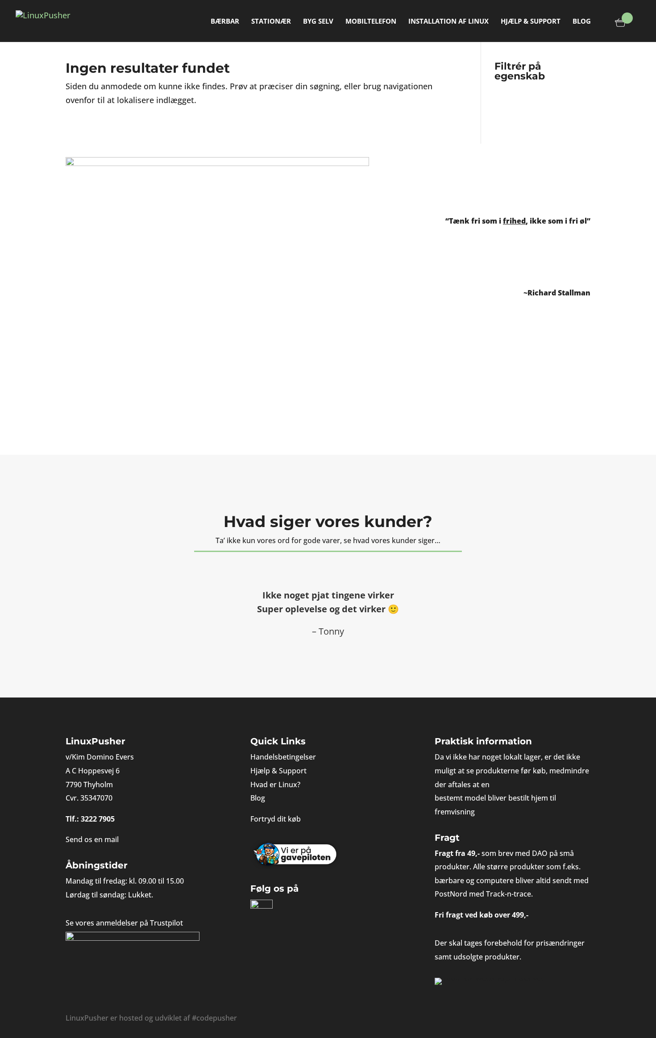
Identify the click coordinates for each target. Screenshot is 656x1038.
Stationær (271, 21)
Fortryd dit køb (275, 819)
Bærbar (225, 21)
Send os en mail (92, 839)
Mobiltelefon (370, 21)
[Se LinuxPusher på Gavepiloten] (328, 855)
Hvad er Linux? (275, 784)
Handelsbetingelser (283, 757)
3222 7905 (98, 819)
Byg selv (318, 21)
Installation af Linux (448, 21)
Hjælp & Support (531, 21)
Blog (582, 21)
